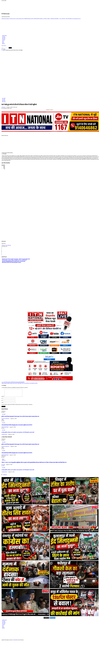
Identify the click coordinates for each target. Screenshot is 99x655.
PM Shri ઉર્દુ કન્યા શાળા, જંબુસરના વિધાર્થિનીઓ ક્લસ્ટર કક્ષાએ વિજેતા (14, 260)
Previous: (12, 382)
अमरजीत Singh (2, 464)
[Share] (49, 254)
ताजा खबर (3, 36)
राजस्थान (3, 40)
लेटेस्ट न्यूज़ (3, 101)
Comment (2, 396)
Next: (18, 383)
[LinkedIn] (49, 253)
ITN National (4, 14)
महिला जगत (4, 460)
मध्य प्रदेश (3, 38)
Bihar (3, 459)
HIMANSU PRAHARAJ (4, 427)
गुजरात (3, 42)
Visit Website (2, 245)
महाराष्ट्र (3, 43)
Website (1, 402)
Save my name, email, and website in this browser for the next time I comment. (16, 404)
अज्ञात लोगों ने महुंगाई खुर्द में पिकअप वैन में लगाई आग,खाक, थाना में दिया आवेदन (13, 261)
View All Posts (8, 245)
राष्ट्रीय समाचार (4, 35)
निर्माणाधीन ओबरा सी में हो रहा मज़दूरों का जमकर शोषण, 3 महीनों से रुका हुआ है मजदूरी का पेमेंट (16, 259)
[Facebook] (49, 248)
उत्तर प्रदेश (3, 37)
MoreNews (16, 639)
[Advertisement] (49, 27)
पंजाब (3, 41)
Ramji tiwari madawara (5, 418)
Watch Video (3, 48)
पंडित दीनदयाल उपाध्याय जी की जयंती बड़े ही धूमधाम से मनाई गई (11, 262)
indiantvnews (3, 107)
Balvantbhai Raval (3, 434)
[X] (49, 251)
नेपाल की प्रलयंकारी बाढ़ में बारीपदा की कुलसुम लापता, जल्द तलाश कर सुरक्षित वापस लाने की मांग (16, 424)
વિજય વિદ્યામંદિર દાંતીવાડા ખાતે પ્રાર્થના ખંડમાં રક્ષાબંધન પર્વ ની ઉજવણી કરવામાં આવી (17, 432)
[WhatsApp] (49, 249)
